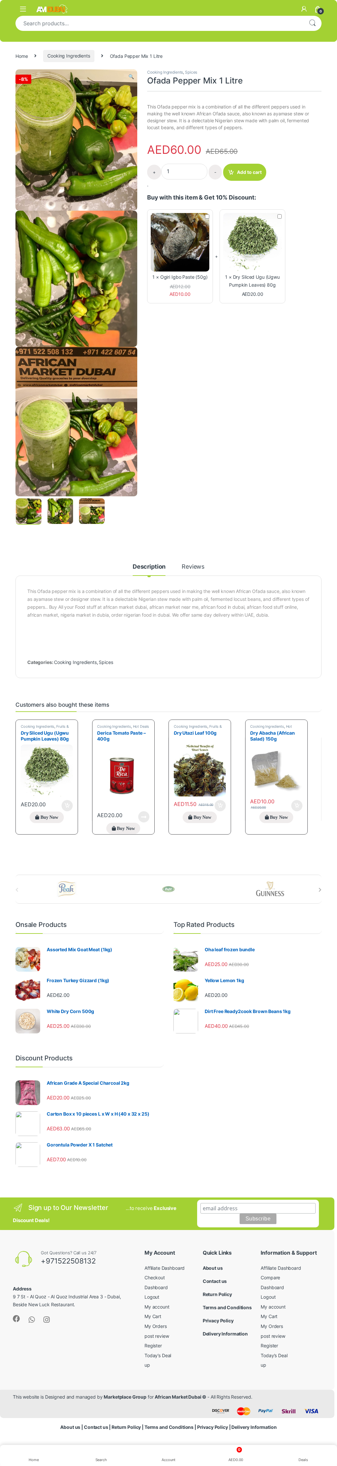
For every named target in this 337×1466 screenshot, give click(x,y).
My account (156, 1307)
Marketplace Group (125, 1397)
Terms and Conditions (227, 1307)
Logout (151, 1297)
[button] (131, 77)
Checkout (154, 1277)
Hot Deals (141, 726)
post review (156, 1336)
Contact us (215, 1281)
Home (21, 56)
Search (312, 23)
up (147, 1365)
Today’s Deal (157, 1355)
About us (213, 1268)
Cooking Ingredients (68, 56)
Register (153, 1345)
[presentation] (320, 889)
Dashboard (156, 1287)
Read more (143, 816)
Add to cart (249, 172)
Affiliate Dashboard (164, 1268)
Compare (270, 1277)
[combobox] (159, 23)
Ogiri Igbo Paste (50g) (184, 277)
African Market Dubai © (181, 1397)
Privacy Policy (218, 1320)
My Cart (152, 1316)
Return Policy (217, 1294)
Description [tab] (149, 567)
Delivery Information (225, 1333)
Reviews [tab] (193, 567)
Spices (191, 72)
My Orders (155, 1326)
